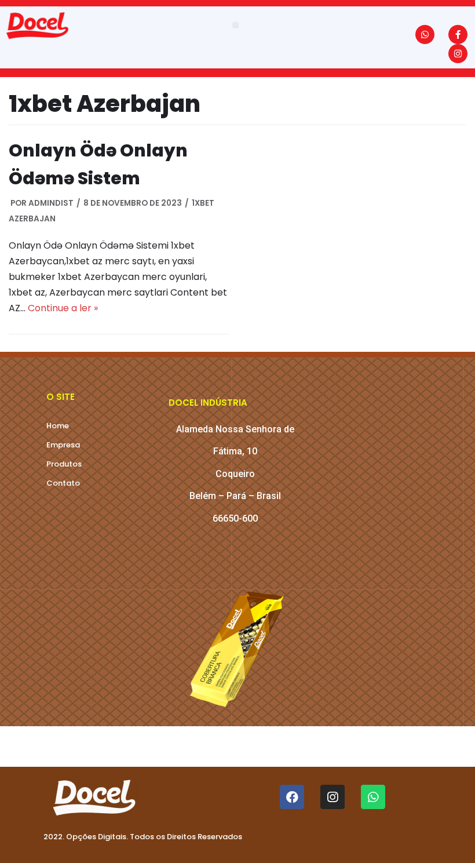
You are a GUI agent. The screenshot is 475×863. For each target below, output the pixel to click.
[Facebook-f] (457, 34)
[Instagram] (457, 53)
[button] (235, 25)
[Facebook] (292, 797)
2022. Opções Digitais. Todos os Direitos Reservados (142, 836)
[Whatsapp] (424, 34)
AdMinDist (51, 203)
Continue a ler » (63, 308)
